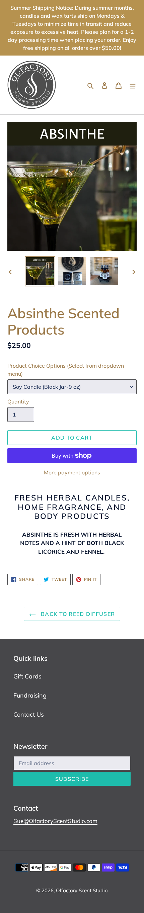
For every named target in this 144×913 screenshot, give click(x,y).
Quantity (18, 401)
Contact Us (28, 714)
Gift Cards (27, 676)
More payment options (72, 472)
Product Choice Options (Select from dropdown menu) (65, 369)
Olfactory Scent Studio (82, 890)
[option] (40, 271)
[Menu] (133, 85)
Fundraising (30, 695)
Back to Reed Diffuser (77, 614)
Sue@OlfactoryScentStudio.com (55, 820)
